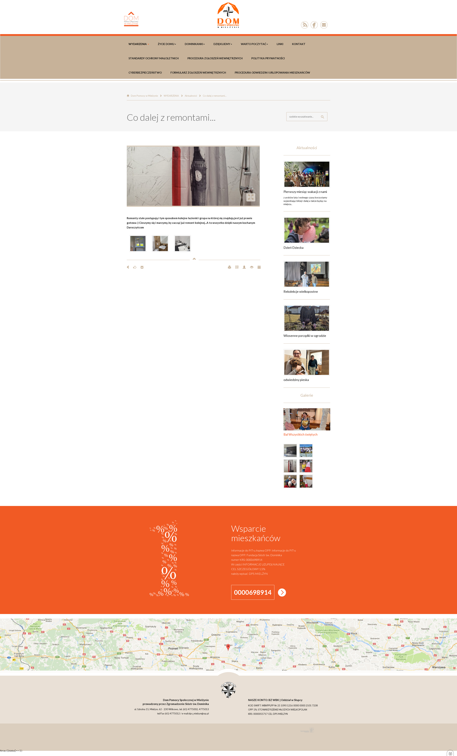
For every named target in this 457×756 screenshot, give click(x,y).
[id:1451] (307, 482)
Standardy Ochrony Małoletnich (154, 58)
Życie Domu (166, 44)
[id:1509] (307, 466)
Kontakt (298, 44)
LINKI (280, 44)
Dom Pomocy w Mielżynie (144, 95)
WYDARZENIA (138, 44)
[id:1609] (306, 362)
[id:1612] (306, 230)
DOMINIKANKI (194, 44)
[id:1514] (291, 466)
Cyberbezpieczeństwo (145, 72)
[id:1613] (306, 174)
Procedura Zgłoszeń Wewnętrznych (215, 58)
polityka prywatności (268, 58)
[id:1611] (306, 274)
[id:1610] (306, 318)
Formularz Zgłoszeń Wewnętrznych (198, 72)
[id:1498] (291, 482)
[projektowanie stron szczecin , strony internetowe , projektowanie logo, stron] (306, 730)
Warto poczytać (253, 44)
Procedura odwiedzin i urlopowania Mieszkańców (272, 72)
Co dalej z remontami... (215, 95)
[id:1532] (291, 451)
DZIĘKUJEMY (222, 44)
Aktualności (191, 95)
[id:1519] (307, 451)
